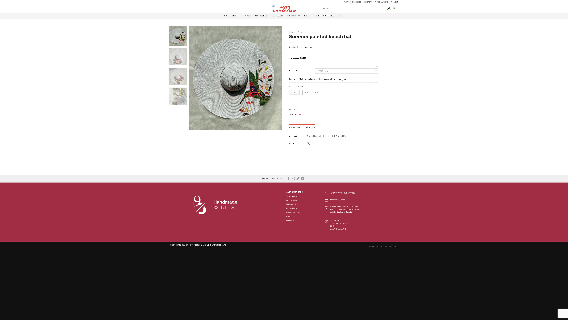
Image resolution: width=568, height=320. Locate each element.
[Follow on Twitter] (298, 178)
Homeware (292, 16)
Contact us (290, 220)
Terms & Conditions (294, 196)
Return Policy (291, 208)
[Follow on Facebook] (288, 178)
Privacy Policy (291, 200)
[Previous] (194, 78)
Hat (299, 114)
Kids (247, 16)
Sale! (342, 16)
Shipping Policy (292, 204)
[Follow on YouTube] (302, 178)
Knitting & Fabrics (325, 16)
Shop (300, 32)
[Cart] (395, 8)
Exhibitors (356, 2)
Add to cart (312, 92)
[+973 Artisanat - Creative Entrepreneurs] (284, 8)
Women (235, 16)
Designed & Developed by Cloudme (383, 246)
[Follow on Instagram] (293, 178)
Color (293, 71)
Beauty (307, 16)
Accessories (261, 16)
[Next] (276, 78)
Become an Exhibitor (294, 212)
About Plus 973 (292, 216)
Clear (375, 66)
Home (225, 16)
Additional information (302, 127)
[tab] (302, 127)
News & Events (381, 2)
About (346, 2)
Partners (368, 2)
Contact (394, 2)
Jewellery (278, 16)
